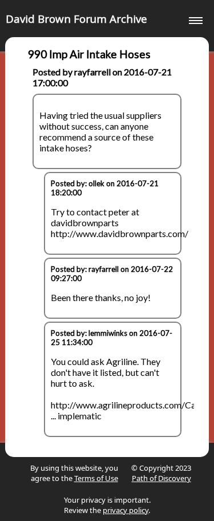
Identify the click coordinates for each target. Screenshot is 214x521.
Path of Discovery (161, 478)
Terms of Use (96, 478)
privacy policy (125, 510)
